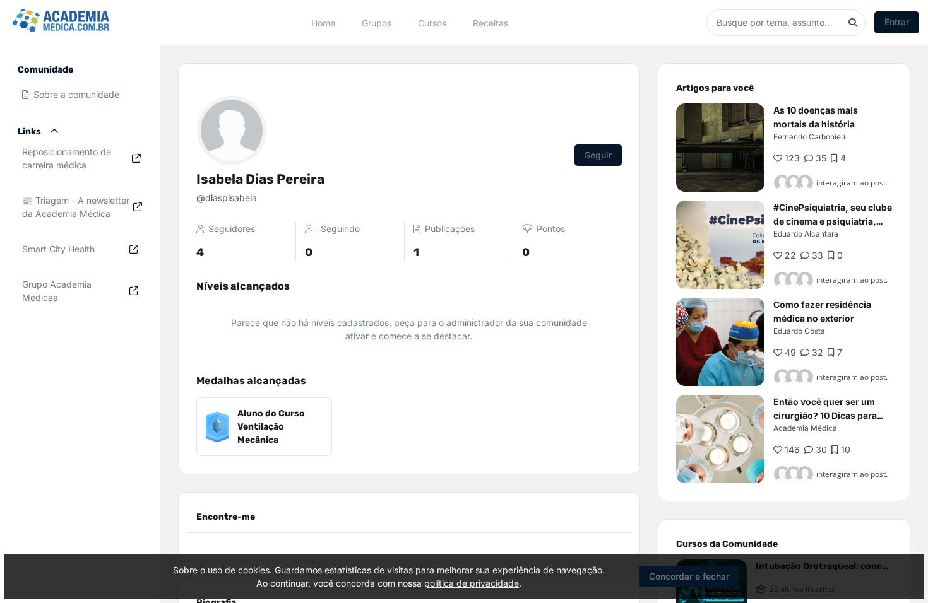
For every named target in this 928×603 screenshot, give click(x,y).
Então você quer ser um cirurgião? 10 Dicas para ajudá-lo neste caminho (825, 415)
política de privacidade (471, 583)
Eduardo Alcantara (805, 233)
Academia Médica (805, 428)
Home (323, 22)
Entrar (896, 21)
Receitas (490, 22)
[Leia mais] (720, 147)
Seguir (598, 154)
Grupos (376, 22)
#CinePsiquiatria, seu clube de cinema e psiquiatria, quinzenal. (832, 221)
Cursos (432, 22)
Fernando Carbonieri (809, 136)
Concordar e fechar (689, 576)
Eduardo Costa (799, 331)
